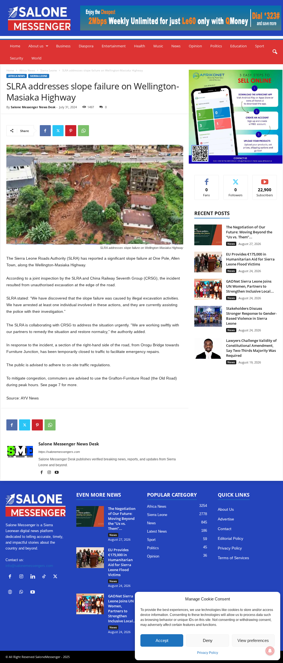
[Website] (11, 592)
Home (15, 45)
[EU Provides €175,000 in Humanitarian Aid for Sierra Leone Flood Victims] (208, 262)
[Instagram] (49, 473)
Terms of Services (233, 558)
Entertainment (114, 45)
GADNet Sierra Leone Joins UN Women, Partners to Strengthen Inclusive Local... (250, 286)
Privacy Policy (207, 653)
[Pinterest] (70, 130)
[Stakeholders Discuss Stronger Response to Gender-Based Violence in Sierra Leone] (208, 316)
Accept (162, 640)
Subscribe (265, 179)
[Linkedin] (34, 577)
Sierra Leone (48, 70)
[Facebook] (45, 130)
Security (16, 58)
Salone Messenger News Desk (33, 107)
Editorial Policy (230, 538)
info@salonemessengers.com (29, 566)
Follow (235, 179)
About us (35, 45)
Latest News (157, 531)
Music (158, 45)
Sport (259, 45)
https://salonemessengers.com (59, 451)
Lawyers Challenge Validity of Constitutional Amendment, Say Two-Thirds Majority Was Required (251, 348)
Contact (224, 529)
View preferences (253, 640)
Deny (208, 640)
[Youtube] (56, 473)
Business (63, 45)
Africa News (27, 70)
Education (238, 45)
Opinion (195, 45)
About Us (226, 509)
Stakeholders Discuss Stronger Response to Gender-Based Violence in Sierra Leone (251, 316)
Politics (216, 45)
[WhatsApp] (83, 130)
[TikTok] (45, 577)
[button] (275, 52)
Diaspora (86, 45)
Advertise (226, 519)
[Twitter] (58, 130)
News (175, 45)
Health (139, 45)
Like (206, 179)
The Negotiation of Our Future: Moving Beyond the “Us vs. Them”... (249, 232)
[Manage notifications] (270, 650)
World (36, 58)
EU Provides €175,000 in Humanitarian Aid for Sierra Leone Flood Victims (250, 259)
